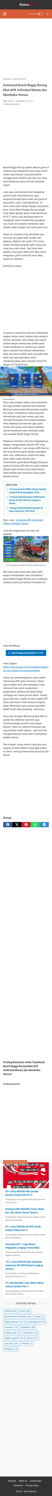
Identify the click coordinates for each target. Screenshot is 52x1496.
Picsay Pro (11, 1349)
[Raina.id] (26, 4)
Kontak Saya (35, 1481)
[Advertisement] (26, 48)
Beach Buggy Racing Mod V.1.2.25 (27, 653)
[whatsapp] (35, 824)
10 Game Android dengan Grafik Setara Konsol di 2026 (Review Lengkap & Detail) (27, 500)
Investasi (11, 1327)
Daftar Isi (23, 1481)
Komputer (31, 1333)
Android (10, 1311)
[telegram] (44, 824)
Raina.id (32, 1491)
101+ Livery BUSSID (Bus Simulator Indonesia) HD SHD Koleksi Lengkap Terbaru (24, 1265)
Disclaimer (18, 1485)
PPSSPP (27, 1343)
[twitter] (16, 824)
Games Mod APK (35, 1322)
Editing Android (14, 1322)
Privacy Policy (32, 1485)
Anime (25, 1311)
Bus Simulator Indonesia (18, 1316)
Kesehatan (28, 1327)
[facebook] (7, 824)
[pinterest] (25, 824)
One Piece (11, 1343)
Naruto (32, 1338)
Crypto (39, 1316)
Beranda (12, 1481)
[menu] (6, 13)
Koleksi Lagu (13, 1333)
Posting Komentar (11, 104)
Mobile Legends (14, 1338)
